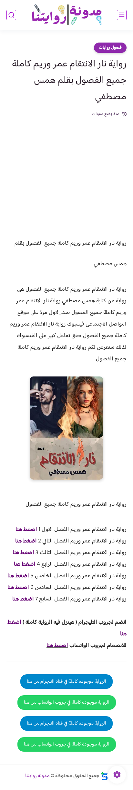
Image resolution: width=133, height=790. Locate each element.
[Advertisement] (66, 165)
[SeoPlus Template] (104, 776)
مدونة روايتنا (37, 776)
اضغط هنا (26, 529)
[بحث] (11, 15)
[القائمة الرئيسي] (122, 15)
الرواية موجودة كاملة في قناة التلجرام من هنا (66, 682)
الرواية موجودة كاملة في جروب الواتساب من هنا (66, 702)
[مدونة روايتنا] (66, 15)
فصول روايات (110, 48)
